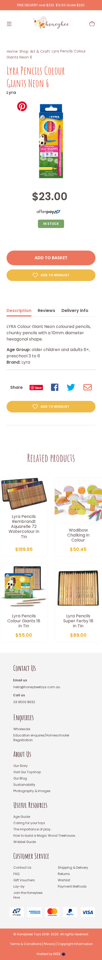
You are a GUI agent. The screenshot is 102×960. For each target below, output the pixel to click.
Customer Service (31, 856)
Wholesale (21, 729)
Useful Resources (30, 805)
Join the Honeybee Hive (27, 895)
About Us (22, 754)
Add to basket (51, 258)
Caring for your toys (29, 823)
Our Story (20, 765)
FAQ (16, 874)
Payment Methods (72, 886)
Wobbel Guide (24, 842)
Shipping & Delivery (73, 867)
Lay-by (19, 886)
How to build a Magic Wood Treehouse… (44, 835)
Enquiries (23, 717)
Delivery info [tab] (74, 310)
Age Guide (21, 816)
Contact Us (24, 668)
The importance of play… (32, 829)
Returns (64, 874)
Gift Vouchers (24, 880)
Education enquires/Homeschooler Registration (41, 737)
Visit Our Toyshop (27, 772)
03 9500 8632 (24, 702)
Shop (24, 51)
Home (12, 51)
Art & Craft (40, 51)
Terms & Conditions (26, 944)
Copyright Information (75, 944)
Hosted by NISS (48, 954)
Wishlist (64, 880)
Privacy (49, 944)
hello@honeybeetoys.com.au (36, 687)
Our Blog (20, 778)
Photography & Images (31, 791)
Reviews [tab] (46, 310)
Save (38, 388)
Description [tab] (19, 310)
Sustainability (24, 784)
